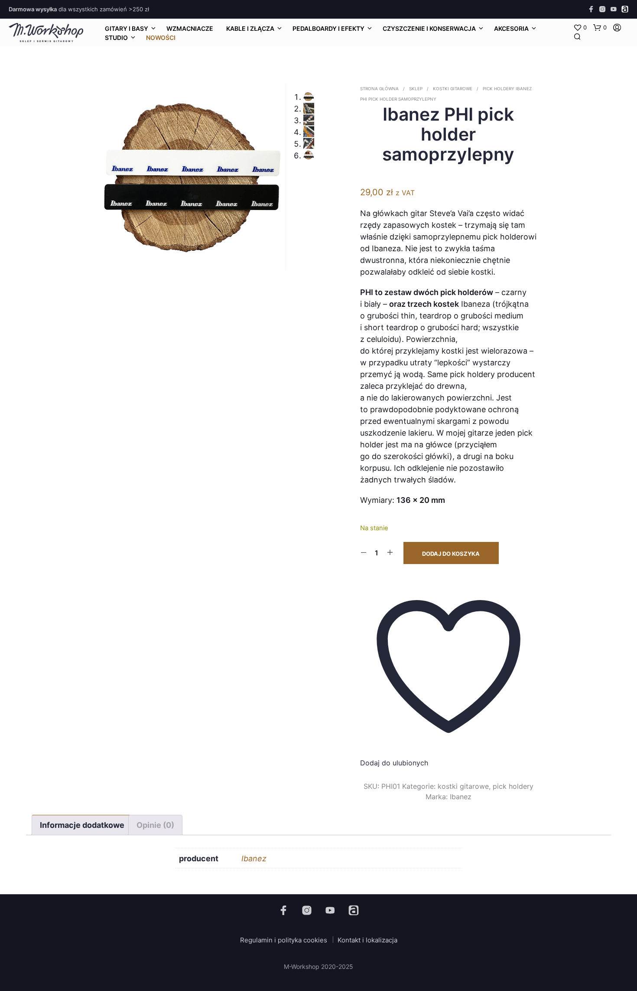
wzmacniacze (189, 28)
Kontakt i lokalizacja (367, 940)
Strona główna (379, 88)
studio (116, 37)
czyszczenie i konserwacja (429, 28)
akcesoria (511, 28)
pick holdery (498, 88)
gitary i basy (126, 28)
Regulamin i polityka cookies (283, 940)
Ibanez (460, 796)
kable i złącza (250, 28)
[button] (580, 27)
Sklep (415, 88)
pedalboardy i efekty (328, 28)
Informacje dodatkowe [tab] (82, 825)
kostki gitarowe (452, 88)
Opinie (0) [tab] (155, 825)
